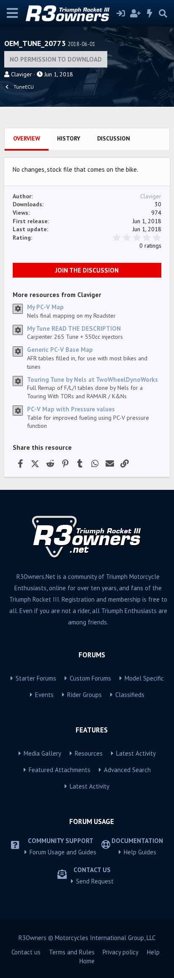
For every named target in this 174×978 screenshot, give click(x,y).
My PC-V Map (45, 307)
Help (153, 952)
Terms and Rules (72, 952)
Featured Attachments (59, 770)
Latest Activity (136, 753)
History (68, 138)
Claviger (21, 74)
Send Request (95, 881)
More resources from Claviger (57, 294)
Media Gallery (42, 753)
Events (44, 695)
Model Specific (144, 678)
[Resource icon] (18, 309)
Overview (26, 138)
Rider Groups (84, 695)
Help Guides (140, 852)
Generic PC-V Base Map (60, 350)
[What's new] (150, 13)
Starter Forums (36, 678)
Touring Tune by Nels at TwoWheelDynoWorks (92, 380)
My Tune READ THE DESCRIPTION (74, 328)
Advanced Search (127, 770)
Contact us (26, 952)
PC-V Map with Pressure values (71, 409)
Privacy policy (121, 952)
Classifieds (129, 695)
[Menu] (12, 13)
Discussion (113, 138)
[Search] (163, 13)
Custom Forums (90, 678)
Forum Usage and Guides (63, 852)
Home (87, 961)
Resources (89, 753)
